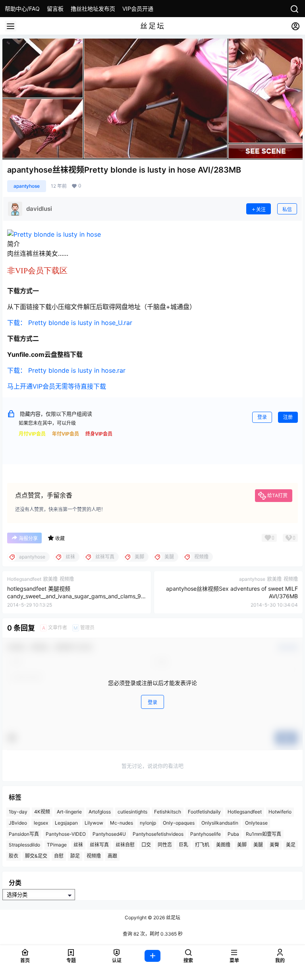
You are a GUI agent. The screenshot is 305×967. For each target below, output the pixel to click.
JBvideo (18, 823)
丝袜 (78, 845)
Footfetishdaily (204, 812)
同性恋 (165, 845)
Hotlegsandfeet (245, 812)
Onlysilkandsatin (219, 823)
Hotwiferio (279, 812)
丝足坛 (172, 917)
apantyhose (27, 186)
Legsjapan (66, 823)
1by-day (18, 812)
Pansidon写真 (24, 834)
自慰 (59, 856)
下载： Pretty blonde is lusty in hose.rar (66, 370)
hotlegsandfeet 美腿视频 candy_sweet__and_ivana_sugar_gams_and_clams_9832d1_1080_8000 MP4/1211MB (76, 596)
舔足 (75, 856)
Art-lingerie (69, 812)
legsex (41, 823)
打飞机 (202, 845)
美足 (290, 845)
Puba (233, 834)
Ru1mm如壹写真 (263, 834)
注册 (288, 417)
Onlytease (256, 823)
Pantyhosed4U (109, 834)
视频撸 (94, 856)
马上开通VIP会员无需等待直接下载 (56, 386)
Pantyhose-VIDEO (66, 834)
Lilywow (94, 823)
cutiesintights (132, 812)
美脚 (242, 845)
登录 (262, 417)
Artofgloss (100, 812)
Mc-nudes (121, 823)
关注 (261, 209)
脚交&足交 (36, 856)
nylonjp (148, 823)
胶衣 (13, 856)
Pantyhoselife (205, 834)
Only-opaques (179, 823)
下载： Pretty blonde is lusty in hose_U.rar (69, 323)
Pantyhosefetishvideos (158, 834)
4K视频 (42, 812)
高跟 (112, 856)
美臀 (274, 845)
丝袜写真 (99, 845)
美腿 (258, 845)
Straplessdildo (24, 845)
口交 (146, 845)
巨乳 (183, 845)
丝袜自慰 (125, 845)
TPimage (57, 845)
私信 (287, 209)
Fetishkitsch (167, 812)
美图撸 (223, 845)
